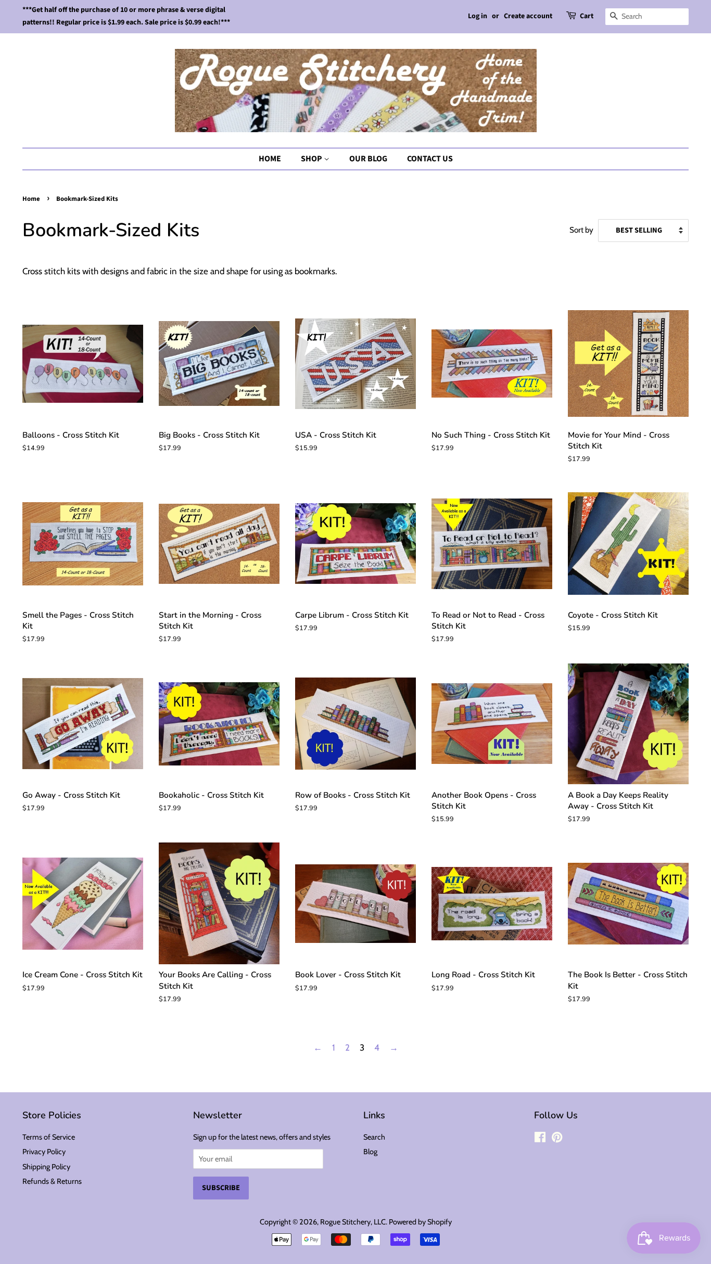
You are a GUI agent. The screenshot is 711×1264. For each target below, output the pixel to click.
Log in (477, 16)
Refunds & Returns (52, 1181)
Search (374, 1137)
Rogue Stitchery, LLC (353, 1222)
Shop (312, 158)
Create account (528, 16)
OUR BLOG (368, 158)
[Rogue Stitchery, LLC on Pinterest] (557, 1139)
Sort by (581, 230)
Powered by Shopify (420, 1222)
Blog (370, 1151)
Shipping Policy (46, 1166)
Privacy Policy (44, 1151)
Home (270, 158)
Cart (586, 16)
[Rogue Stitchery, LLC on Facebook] (540, 1139)
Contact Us (430, 158)
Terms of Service (48, 1137)
